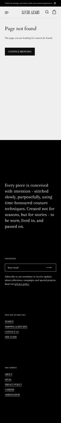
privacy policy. (22, 283)
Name (3, 156)
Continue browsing (20, 51)
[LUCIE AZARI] (30, 12)
